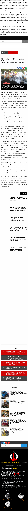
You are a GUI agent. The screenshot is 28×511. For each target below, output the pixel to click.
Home (5, 52)
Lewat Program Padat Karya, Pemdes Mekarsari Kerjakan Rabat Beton (18, 219)
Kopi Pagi (21, 500)
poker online (14, 8)
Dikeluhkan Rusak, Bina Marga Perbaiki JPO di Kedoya (17, 431)
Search (25, 41)
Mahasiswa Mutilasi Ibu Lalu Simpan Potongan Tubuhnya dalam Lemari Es (15, 373)
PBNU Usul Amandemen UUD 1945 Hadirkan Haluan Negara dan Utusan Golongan (18, 413)
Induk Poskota (8, 500)
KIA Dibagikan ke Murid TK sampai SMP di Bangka (18, 402)
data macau (12, 12)
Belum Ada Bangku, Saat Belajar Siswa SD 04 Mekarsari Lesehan (18, 249)
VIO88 (1, 29)
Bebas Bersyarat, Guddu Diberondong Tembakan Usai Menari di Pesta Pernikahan (15, 353)
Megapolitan (14, 52)
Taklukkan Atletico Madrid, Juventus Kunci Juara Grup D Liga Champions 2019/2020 (15, 358)
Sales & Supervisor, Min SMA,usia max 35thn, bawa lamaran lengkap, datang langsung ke (14, 481)
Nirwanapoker (19, 0)
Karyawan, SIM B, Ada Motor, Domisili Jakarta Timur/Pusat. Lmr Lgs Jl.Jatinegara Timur (13, 477)
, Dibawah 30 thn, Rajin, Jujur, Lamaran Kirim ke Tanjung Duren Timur (13, 472)
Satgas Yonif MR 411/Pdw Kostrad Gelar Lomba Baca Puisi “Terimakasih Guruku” (18, 422)
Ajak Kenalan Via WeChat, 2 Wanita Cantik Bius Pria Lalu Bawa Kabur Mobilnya (15, 379)
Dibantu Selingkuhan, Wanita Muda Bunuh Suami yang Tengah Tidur (15, 363)
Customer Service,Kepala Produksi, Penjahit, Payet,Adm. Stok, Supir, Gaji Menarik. (14, 487)
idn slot (17, 24)
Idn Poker (22, 2)
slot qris (15, 31)
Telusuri (24, 445)
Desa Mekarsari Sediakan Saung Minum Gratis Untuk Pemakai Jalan (18, 239)
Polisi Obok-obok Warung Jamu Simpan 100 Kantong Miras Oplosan (18, 229)
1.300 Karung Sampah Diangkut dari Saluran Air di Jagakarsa (18, 393)
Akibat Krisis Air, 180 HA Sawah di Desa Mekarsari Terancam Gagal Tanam (18, 209)
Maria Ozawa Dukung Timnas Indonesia (15, 368)
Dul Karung (8, 508)
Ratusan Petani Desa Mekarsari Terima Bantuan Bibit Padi (18, 199)
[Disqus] (14, 280)
